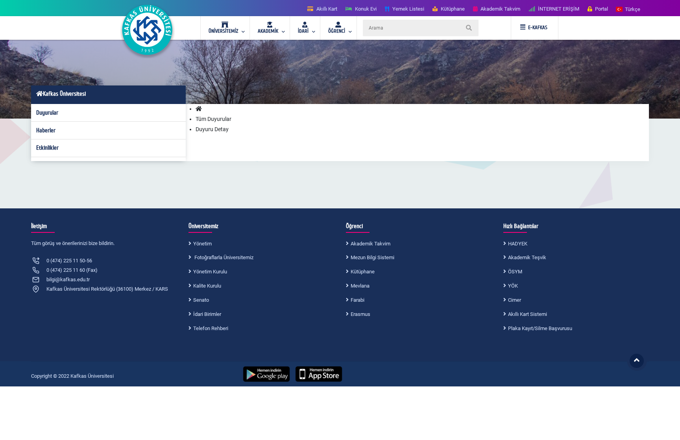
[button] (628, 9)
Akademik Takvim (370, 244)
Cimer (514, 300)
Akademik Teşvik (527, 257)
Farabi (357, 300)
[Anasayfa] (199, 109)
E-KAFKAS (537, 27)
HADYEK (517, 244)
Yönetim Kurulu (210, 272)
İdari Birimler (207, 314)
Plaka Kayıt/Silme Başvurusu (540, 328)
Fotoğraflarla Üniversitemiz (223, 257)
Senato (201, 300)
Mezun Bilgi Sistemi (372, 257)
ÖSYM (515, 272)
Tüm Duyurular (213, 119)
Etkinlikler (47, 147)
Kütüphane (363, 272)
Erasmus (360, 314)
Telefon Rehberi (210, 328)
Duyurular (47, 112)
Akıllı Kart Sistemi (527, 314)
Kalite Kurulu (207, 286)
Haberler (45, 130)
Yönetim (202, 244)
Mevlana (360, 286)
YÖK (513, 286)
